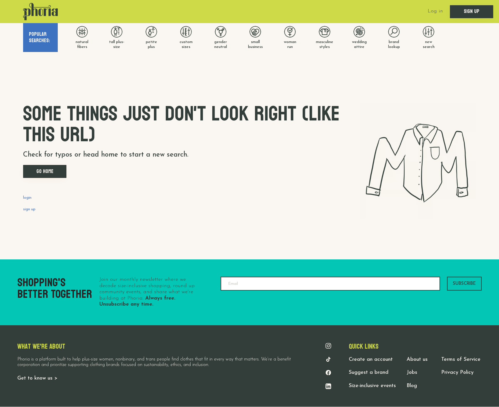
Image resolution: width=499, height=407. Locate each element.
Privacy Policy (457, 372)
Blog (412, 386)
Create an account (371, 359)
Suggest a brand (368, 372)
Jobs (412, 372)
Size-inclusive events (372, 386)
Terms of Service (461, 359)
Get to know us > (37, 378)
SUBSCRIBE (464, 284)
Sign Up (471, 11)
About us (417, 359)
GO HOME (44, 171)
